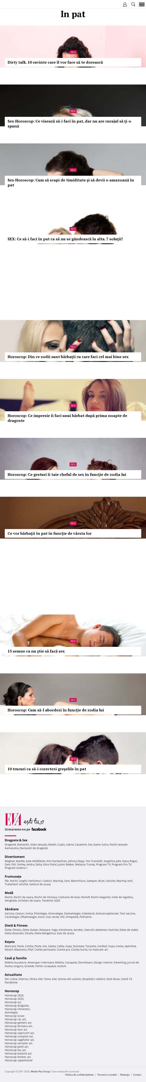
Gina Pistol (50, 864)
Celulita (110, 881)
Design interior (103, 962)
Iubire (70, 844)
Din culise (11, 979)
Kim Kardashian (57, 861)
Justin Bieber (66, 864)
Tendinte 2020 (51, 900)
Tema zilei (50, 979)
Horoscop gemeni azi (18, 1022)
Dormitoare (85, 962)
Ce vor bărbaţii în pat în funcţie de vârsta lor (50, 533)
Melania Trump (85, 864)
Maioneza (20, 949)
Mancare (10, 946)
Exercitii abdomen (95, 930)
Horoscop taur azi (16, 1029)
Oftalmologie (28, 917)
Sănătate (12, 909)
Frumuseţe (13, 876)
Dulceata (78, 946)
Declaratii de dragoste (34, 848)
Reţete (10, 942)
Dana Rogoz (129, 861)
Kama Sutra (101, 844)
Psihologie (40, 913)
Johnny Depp (76, 861)
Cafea (60, 946)
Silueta (29, 933)
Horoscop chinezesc (17, 1009)
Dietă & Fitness (16, 925)
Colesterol (88, 913)
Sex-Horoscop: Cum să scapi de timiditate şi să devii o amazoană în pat (71, 182)
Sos (45, 946)
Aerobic (78, 930)
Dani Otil (10, 864)
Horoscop (12, 991)
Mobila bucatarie (15, 962)
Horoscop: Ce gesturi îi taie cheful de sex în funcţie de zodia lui (67, 474)
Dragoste (10, 844)
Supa (68, 946)
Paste (20, 946)
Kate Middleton (35, 861)
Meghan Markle (15, 861)
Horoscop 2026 (14, 995)
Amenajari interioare (41, 962)
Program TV (103, 864)
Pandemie (11, 982)
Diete (8, 930)
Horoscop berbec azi (18, 1057)
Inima (29, 913)
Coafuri (47, 881)
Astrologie (11, 1012)
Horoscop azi (13, 1002)
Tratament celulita (16, 884)
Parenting (120, 962)
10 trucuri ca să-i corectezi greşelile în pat (47, 768)
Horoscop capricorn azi (19, 1033)
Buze (101, 881)
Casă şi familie (16, 958)
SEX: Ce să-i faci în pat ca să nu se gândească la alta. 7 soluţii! (65, 238)
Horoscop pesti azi (16, 1046)
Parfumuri (35, 881)
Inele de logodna (122, 897)
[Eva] (12, 4)
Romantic (23, 844)
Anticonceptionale (107, 913)
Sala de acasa (65, 933)
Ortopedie (72, 917)
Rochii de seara (23, 897)
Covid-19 (126, 979)
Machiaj (58, 881)
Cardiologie (12, 917)
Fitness (17, 930)
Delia (39, 864)
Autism (61, 966)
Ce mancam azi (98, 949)
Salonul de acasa (40, 884)
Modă (9, 893)
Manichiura (78, 881)
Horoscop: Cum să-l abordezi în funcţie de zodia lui (56, 710)
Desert (9, 949)
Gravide (29, 966)
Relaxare (44, 930)
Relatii (52, 844)
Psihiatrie (86, 917)
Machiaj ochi (125, 881)
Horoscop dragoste (17, 1005)
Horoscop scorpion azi (19, 1036)
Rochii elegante (100, 897)
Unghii (23, 881)
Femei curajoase (45, 966)
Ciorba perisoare (45, 949)
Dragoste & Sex (16, 840)
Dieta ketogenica (45, 933)
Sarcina (9, 913)
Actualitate (13, 975)
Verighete (11, 900)
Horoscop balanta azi (18, 1053)
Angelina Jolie (112, 861)
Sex (73, 52)
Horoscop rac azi (15, 1019)
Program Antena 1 (16, 868)
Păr (7, 881)
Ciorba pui (63, 949)
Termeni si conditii (107, 1074)
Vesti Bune (113, 979)
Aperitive (130, 946)
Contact (137, 1074)
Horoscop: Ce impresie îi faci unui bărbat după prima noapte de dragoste (67, 418)
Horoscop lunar (14, 1016)
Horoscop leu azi (15, 1050)
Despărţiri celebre (93, 979)
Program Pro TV (121, 864)
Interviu (23, 979)
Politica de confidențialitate (79, 1074)
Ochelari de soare (29, 900)
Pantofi (85, 897)
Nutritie (113, 930)
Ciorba (29, 946)
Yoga (55, 930)
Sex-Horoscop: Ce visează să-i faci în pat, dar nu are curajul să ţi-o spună (69, 124)
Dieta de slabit (129, 930)
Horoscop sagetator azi (19, 1040)
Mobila (59, 962)
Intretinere (65, 930)
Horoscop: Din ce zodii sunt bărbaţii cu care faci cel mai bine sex (68, 356)
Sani (67, 881)
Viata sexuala (38, 844)
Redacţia (124, 1074)
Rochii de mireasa (45, 897)
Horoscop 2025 (14, 999)
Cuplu (61, 844)
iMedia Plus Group (40, 1071)
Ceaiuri (20, 913)
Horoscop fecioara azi (18, 1026)
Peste (38, 946)
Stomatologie (72, 913)
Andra (30, 864)
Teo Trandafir (94, 861)
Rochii (14, 881)
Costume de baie (69, 897)
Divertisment (15, 857)
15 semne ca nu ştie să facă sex (36, 651)
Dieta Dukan (30, 930)
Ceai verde (52, 917)
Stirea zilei (36, 979)
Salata (52, 946)
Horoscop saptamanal (19, 1060)
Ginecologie (55, 913)
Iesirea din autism (69, 979)
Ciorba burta (79, 949)
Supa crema (116, 946)
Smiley (21, 864)
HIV (62, 917)
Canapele (71, 962)
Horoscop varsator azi (18, 1043)
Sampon (92, 881)
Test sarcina (127, 913)
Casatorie (81, 844)
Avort (41, 917)
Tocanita (90, 946)
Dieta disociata (14, 933)
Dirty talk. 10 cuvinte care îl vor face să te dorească (55, 62)
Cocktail (102, 946)
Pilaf (30, 949)
